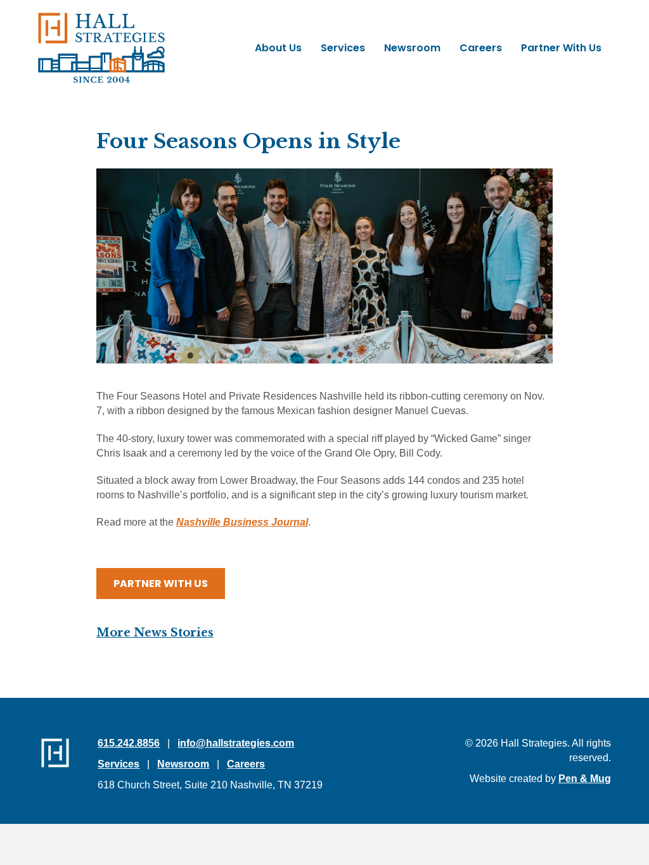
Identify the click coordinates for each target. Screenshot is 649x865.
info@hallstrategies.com (235, 743)
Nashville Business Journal (242, 522)
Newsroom (183, 764)
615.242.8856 (129, 743)
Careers (246, 764)
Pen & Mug (584, 778)
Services (118, 764)
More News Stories (155, 633)
